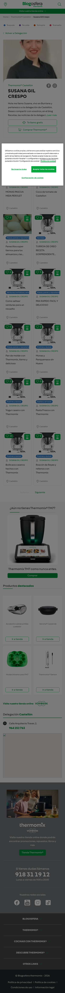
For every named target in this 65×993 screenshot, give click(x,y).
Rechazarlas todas (19, 169)
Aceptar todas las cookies (44, 169)
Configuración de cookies (33, 178)
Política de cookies (48, 161)
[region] (32, 164)
